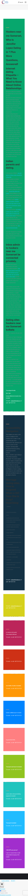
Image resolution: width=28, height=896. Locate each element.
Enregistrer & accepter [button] (5, 895)
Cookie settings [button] (5, 880)
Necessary (3, 891)
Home (14, 215)
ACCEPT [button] (13, 880)
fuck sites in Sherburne (11, 205)
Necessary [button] (2, 889)
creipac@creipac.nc (15, 400)
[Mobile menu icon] (26, 2)
